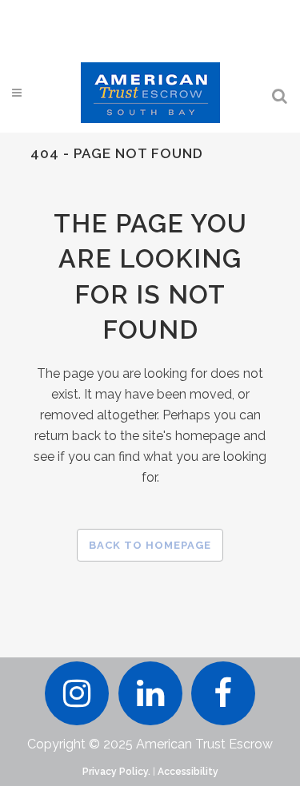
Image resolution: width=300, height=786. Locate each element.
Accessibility (188, 771)
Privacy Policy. (116, 771)
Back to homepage (150, 545)
